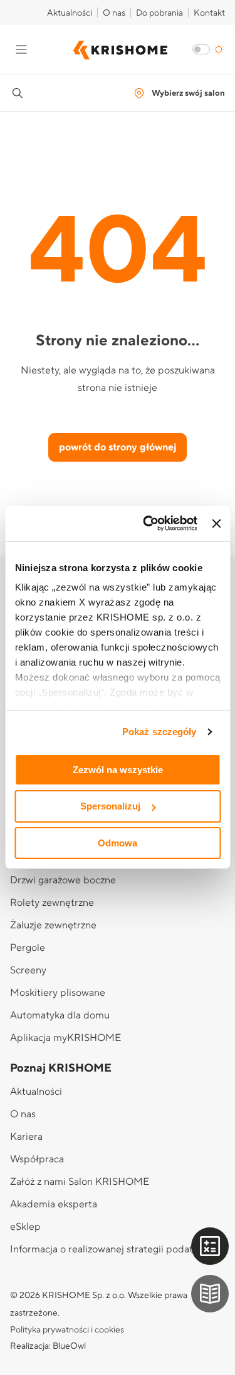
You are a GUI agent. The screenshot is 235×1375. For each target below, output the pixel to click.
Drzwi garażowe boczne (63, 880)
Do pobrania (159, 13)
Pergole (27, 947)
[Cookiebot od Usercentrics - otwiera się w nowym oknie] (147, 523)
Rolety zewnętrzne (52, 902)
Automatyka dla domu (60, 1015)
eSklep (25, 1226)
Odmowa (117, 843)
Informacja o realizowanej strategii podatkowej (114, 1249)
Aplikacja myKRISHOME (65, 1038)
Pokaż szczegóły (159, 731)
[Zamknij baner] (216, 523)
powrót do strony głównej (117, 447)
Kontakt (209, 13)
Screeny (28, 970)
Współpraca (37, 1159)
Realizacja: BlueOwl (48, 1346)
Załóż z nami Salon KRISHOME (79, 1181)
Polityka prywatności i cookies (67, 1330)
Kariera (26, 1136)
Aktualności (69, 13)
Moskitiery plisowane (57, 993)
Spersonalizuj (110, 806)
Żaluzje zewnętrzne (53, 925)
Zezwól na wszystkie (118, 769)
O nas (114, 13)
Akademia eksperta (53, 1204)
